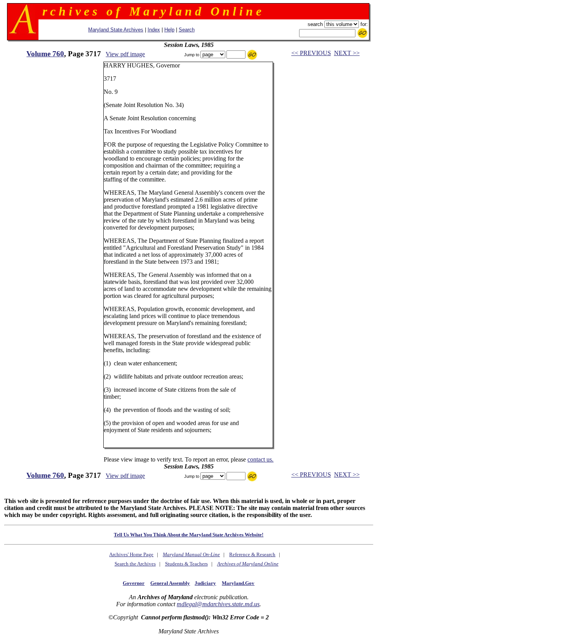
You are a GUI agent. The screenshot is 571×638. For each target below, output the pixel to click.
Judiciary (205, 583)
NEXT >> (347, 53)
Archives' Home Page (131, 554)
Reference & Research (252, 554)
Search (187, 30)
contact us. (260, 459)
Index (154, 30)
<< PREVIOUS (311, 53)
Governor (133, 583)
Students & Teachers (186, 564)
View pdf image (125, 54)
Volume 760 (45, 54)
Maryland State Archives (115, 30)
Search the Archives (135, 564)
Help (169, 30)
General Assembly (170, 583)
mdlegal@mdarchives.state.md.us (218, 604)
